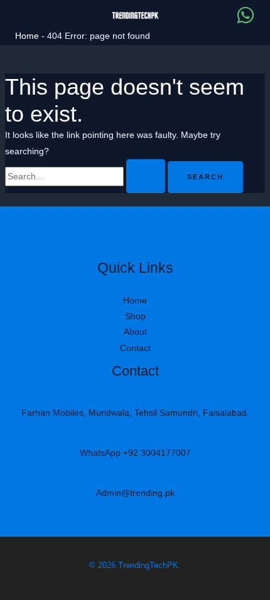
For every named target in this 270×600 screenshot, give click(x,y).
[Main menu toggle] (28, 15)
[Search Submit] (145, 176)
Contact (135, 348)
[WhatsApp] (245, 15)
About (135, 332)
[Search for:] (86, 176)
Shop (135, 316)
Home (27, 36)
